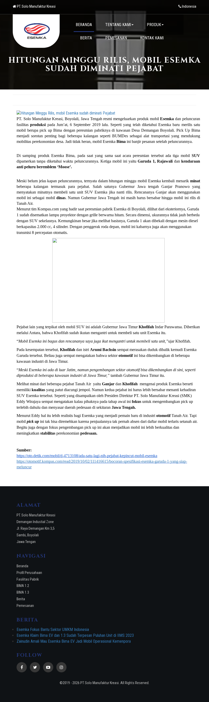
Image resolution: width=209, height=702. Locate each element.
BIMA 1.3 (23, 592)
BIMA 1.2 (23, 586)
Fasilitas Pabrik (28, 579)
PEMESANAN (116, 38)
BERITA (86, 38)
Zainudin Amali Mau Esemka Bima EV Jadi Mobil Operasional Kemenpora (74, 641)
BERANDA (84, 24)
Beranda (22, 566)
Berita (21, 599)
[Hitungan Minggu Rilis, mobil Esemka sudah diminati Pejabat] (108, 113)
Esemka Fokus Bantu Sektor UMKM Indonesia (53, 629)
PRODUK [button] (154, 24)
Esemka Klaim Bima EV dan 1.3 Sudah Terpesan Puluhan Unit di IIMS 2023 (75, 635)
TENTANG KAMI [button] (118, 24)
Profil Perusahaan (29, 573)
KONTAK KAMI (152, 38)
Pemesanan (25, 606)
